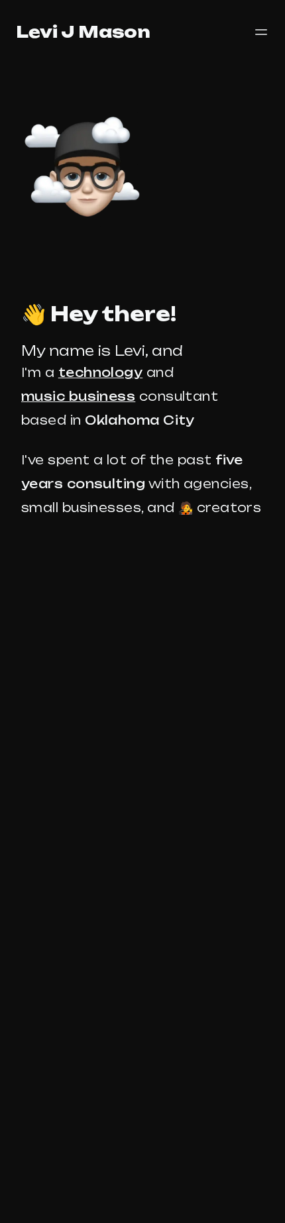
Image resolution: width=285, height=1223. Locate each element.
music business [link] (78, 396)
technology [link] (100, 372)
